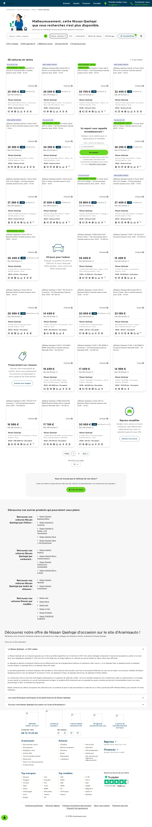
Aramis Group (28, 765)
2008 (62, 780)
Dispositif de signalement (77, 808)
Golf (87, 783)
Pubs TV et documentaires (33, 762)
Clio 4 (87, 780)
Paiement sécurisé (120, 805)
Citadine (63, 745)
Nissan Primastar (46, 613)
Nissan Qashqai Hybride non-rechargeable (44, 564)
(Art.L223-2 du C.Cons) (97, 164)
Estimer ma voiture (129, 439)
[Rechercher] (45, 36)
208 (61, 777)
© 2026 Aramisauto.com (76, 816)
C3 (61, 789)
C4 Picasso (64, 791)
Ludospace (64, 759)
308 (61, 783)
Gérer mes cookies (102, 805)
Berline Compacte (67, 747)
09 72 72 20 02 (29, 733)
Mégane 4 (89, 789)
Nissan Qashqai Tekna (48, 537)
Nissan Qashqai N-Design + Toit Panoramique (45, 531)
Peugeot (26, 780)
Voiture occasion (23, 10)
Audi (25, 794)
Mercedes (48, 791)
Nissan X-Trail (45, 609)
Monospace (64, 756)
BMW (46, 789)
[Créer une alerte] (4, 817)
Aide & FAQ (27, 753)
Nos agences (28, 747)
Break (62, 753)
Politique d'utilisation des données (76, 805)
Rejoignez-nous (29, 750)
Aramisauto (11, 10)
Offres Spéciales (91, 750)
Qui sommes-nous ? (30, 745)
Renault (26, 777)
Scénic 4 (88, 791)
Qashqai (88, 794)
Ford (46, 786)
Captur (63, 794)
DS (45, 797)
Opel (25, 786)
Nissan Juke (44, 598)
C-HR (87, 777)
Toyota (46, 794)
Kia (45, 783)
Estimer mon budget (22, 383)
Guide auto (89, 753)
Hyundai (47, 780)
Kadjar (88, 786)
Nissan (25, 797)
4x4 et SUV (89, 745)
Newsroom (27, 759)
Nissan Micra (44, 602)
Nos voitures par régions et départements (91, 758)
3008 (62, 786)
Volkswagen (27, 791)
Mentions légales (53, 805)
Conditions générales (34, 805)
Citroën (26, 783)
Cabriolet (89, 747)
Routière (63, 750)
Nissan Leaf (44, 605)
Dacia (25, 789)
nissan (33, 10)
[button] (65, 36)
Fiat (45, 777)
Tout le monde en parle (31, 756)
